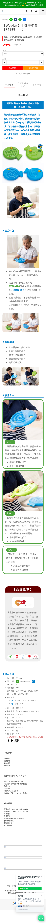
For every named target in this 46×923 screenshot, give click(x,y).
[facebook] (15, 19)
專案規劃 (7, 788)
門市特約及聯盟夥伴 (11, 791)
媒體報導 (7, 763)
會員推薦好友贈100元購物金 (14, 818)
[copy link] (24, 19)
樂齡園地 (7, 765)
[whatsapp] (20, 19)
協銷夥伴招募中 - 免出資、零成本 (15, 793)
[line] (11, 19)
